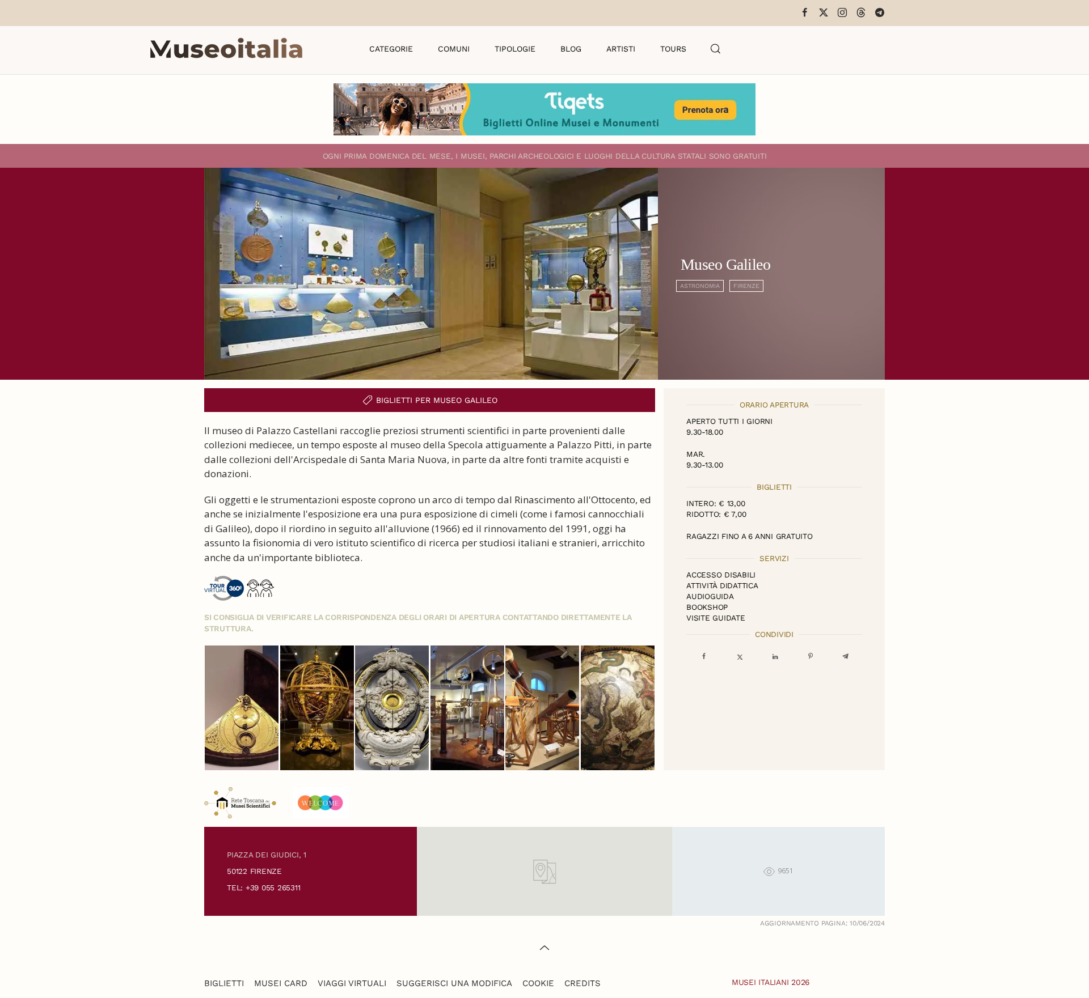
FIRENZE (746, 286)
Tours (673, 48)
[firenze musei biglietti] (544, 109)
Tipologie (515, 48)
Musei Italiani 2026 (771, 982)
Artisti (620, 48)
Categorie (391, 48)
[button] (715, 48)
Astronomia (700, 286)
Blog (570, 48)
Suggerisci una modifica (454, 983)
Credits (582, 983)
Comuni (454, 48)
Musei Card (280, 983)
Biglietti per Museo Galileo (436, 400)
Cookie (538, 983)
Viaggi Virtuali (352, 983)
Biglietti (224, 983)
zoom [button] (242, 707)
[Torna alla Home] (226, 48)
